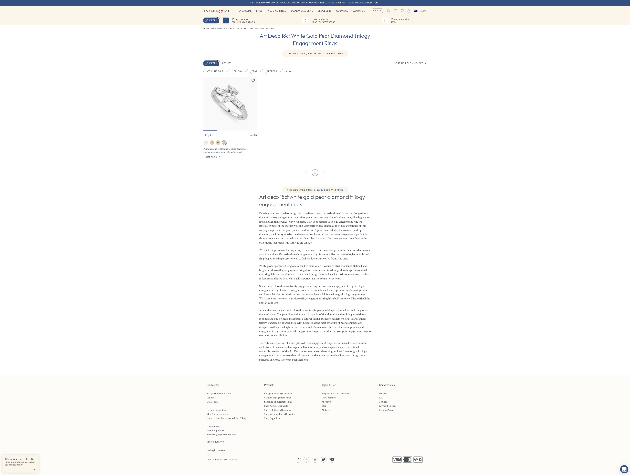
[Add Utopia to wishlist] (253, 80)
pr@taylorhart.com (216, 450)
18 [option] (212, 142)
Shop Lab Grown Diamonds (277, 409)
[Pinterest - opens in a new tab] (306, 460)
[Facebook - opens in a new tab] (298, 460)
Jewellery (324, 11)
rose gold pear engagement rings (350, 331)
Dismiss (32, 469)
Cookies (383, 401)
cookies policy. (16, 464)
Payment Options (388, 405)
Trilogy (254, 29)
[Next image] (252, 103)
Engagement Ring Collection (278, 393)
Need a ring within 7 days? (315, 53)
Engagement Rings (250, 11)
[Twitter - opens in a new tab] (323, 460)
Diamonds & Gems (302, 11)
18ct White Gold (239, 29)
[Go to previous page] (306, 172)
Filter (214, 20)
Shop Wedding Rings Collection (279, 414)
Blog (324, 405)
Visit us (377, 11)
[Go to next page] (324, 172)
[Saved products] (402, 11)
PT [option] (205, 142)
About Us (359, 11)
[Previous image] (208, 103)
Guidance (342, 11)
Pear (262, 29)
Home (206, 29)
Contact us (395, 11)
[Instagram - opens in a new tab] (315, 460)
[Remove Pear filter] (261, 71)
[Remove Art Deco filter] (281, 71)
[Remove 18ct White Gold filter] (227, 71)
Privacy (383, 393)
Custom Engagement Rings (277, 397)
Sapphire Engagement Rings (278, 401)
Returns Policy (386, 409)
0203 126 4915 (214, 426)
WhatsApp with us (216, 430)
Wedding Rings (276, 11)
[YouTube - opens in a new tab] (332, 460)
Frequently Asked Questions (336, 393)
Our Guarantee (329, 397)
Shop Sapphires (272, 418)
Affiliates (326, 409)
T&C (381, 397)
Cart (409, 11)
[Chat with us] (624, 469)
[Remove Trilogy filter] (246, 71)
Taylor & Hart (218, 11)
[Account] (388, 11)
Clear (288, 71)
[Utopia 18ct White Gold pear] (230, 118)
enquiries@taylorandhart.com (221, 434)
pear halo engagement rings (302, 331)
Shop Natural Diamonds (276, 405)
